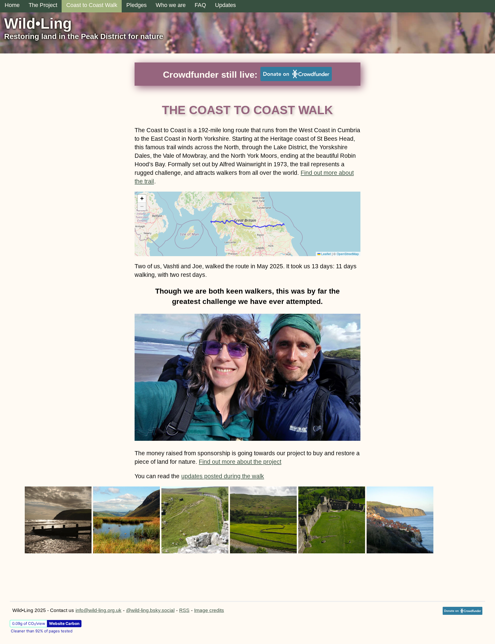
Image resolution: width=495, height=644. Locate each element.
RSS (184, 610)
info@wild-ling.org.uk (98, 610)
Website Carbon (64, 623)
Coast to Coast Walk (91, 5)
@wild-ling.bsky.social (150, 610)
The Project (43, 5)
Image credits (209, 610)
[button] (142, 199)
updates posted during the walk (222, 476)
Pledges (136, 5)
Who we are (171, 5)
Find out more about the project (240, 461)
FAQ (200, 5)
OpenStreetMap (348, 254)
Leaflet (325, 254)
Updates (225, 5)
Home (12, 5)
